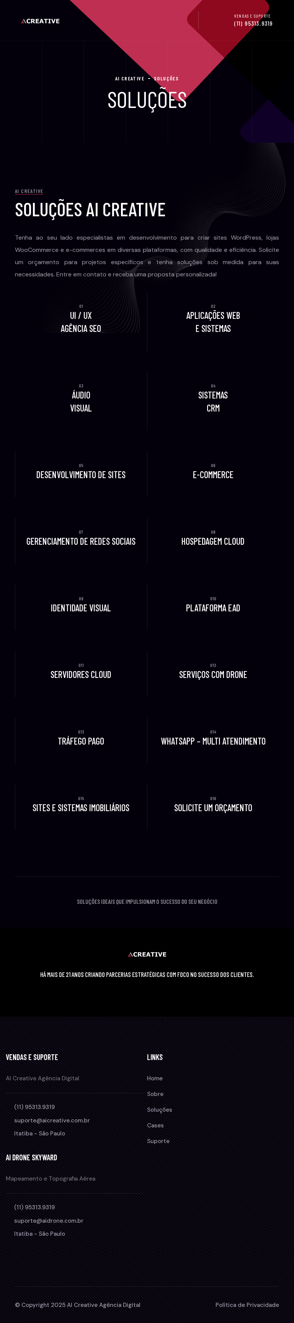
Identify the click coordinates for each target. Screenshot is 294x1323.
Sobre (155, 1094)
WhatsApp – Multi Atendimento (213, 740)
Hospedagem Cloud (213, 541)
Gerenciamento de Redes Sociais (81, 541)
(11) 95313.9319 (253, 23)
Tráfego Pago (81, 740)
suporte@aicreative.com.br (52, 1120)
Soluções (159, 1110)
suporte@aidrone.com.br (48, 1221)
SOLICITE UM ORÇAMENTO (213, 807)
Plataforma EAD (213, 607)
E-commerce (213, 474)
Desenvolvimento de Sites (81, 474)
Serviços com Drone (213, 674)
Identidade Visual (81, 607)
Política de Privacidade (247, 1305)
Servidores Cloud (81, 674)
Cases (155, 1125)
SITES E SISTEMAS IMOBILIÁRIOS (81, 807)
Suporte (158, 1141)
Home (155, 1078)
